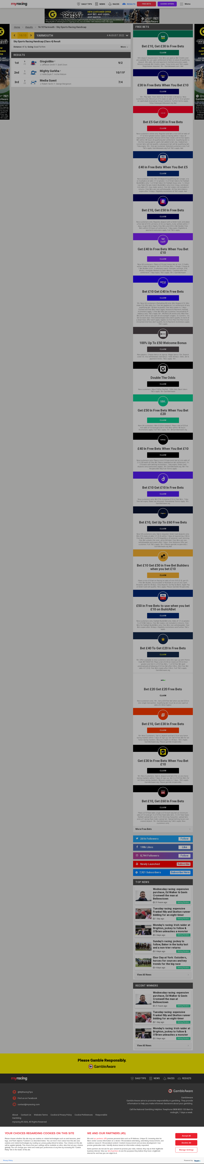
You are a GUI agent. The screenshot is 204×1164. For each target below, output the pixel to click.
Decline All (186, 1143)
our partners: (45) (100, 1139)
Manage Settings (186, 1150)
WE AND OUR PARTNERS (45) (106, 1133)
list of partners (113, 1151)
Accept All (186, 1136)
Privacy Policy (8, 1160)
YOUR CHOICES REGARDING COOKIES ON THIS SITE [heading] (39, 1133)
